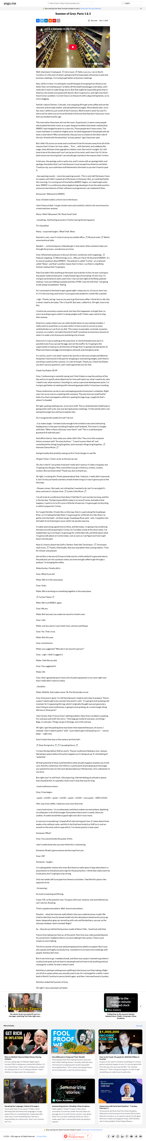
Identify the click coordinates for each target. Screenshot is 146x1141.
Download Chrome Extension (90, 8)
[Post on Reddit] (50, 20)
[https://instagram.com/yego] (118, 1136)
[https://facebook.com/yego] (108, 1136)
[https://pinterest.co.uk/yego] (127, 1136)
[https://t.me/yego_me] (136, 1136)
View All (139, 1026)
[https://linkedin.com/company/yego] (122, 1136)
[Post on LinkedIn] (46, 20)
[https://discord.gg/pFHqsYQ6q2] (140, 1136)
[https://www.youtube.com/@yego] (131, 1136)
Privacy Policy (42, 1136)
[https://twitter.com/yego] (113, 1136)
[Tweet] (42, 20)
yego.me (10, 3)
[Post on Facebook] (38, 20)
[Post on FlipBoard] (54, 20)
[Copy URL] (58, 20)
